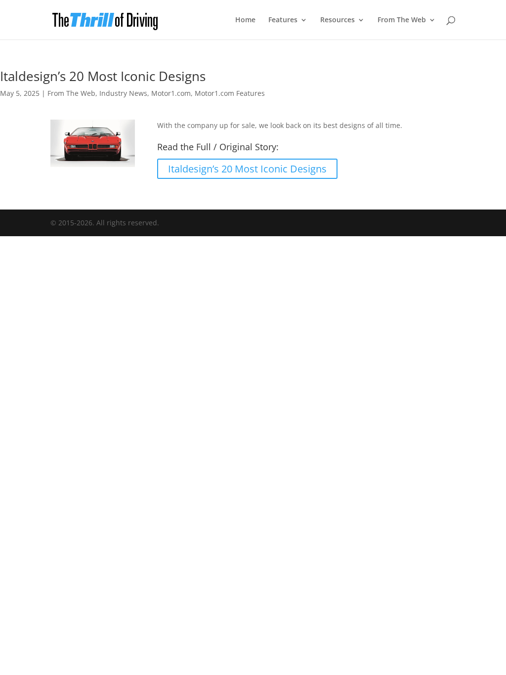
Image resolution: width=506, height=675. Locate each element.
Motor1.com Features (230, 93)
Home (245, 20)
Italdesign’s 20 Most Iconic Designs (247, 168)
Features (282, 20)
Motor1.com (171, 93)
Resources (337, 20)
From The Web (402, 20)
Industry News (123, 93)
